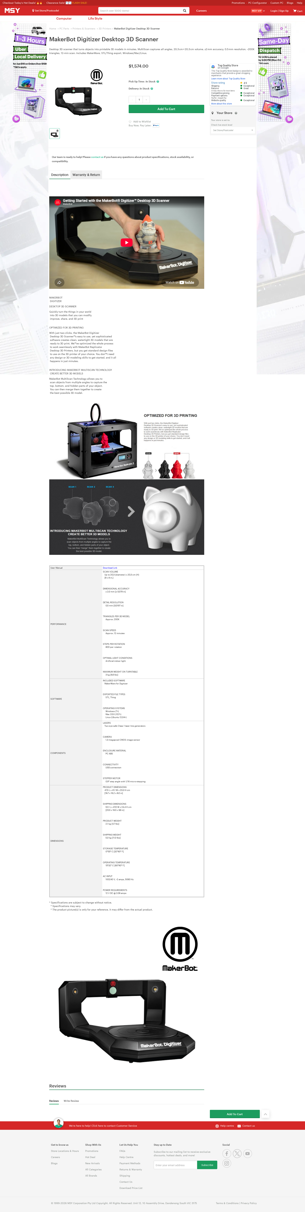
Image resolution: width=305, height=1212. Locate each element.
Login (274, 10)
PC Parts (64, 28)
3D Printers (105, 28)
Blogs (290, 2)
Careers (201, 10)
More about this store (221, 103)
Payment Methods (129, 1163)
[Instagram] (227, 1166)
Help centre (227, 1125)
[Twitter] (238, 1157)
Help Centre (126, 1157)
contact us (97, 156)
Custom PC (276, 2)
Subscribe (207, 1164)
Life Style (95, 18)
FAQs (122, 1150)
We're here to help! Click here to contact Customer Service (103, 1125)
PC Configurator (257, 2)
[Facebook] (227, 1157)
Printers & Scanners (84, 28)
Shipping (124, 1175)
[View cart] (295, 10)
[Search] (184, 10)
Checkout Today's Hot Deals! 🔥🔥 (23, 2)
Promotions (238, 2)
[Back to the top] (265, 1114)
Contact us (248, 1125)
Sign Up (284, 10)
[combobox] (143, 10)
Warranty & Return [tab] (86, 174)
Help (299, 2)
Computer (64, 18)
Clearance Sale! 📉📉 (58, 2)
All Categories (93, 1169)
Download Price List (130, 1187)
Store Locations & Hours (65, 1150)
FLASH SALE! (79, 2)
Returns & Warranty (130, 1169)
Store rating (218, 82)
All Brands (91, 1175)
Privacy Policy (249, 1203)
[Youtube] (248, 1157)
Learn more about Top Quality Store (228, 78)
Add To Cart (166, 109)
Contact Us (125, 1181)
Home (52, 28)
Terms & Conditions (227, 1203)
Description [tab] (59, 174)
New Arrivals (92, 1163)
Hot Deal (90, 1157)
